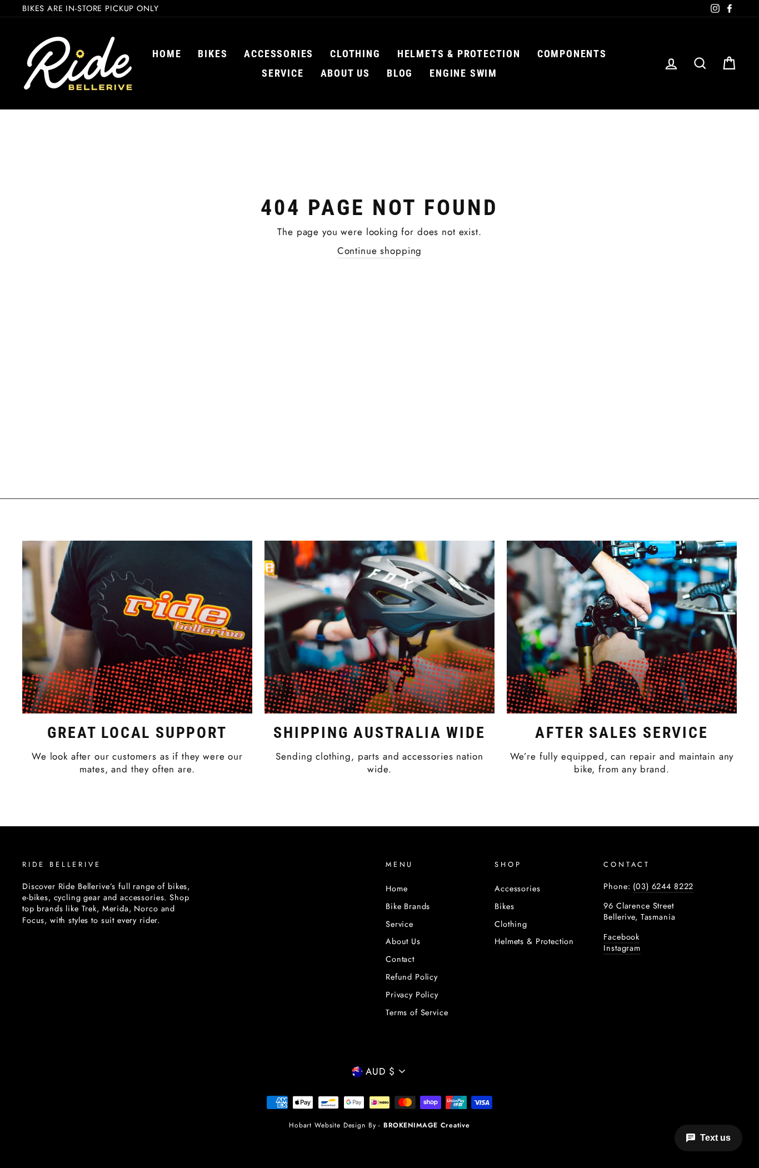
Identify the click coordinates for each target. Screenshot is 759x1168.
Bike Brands (408, 906)
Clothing (355, 53)
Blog (400, 73)
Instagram (622, 948)
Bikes (212, 53)
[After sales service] (622, 627)
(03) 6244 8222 (663, 886)
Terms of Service (417, 1012)
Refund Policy (412, 976)
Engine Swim (463, 73)
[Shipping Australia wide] (379, 627)
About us (345, 73)
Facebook (621, 936)
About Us (403, 941)
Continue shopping (379, 250)
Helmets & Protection (459, 53)
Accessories (278, 53)
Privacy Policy (412, 994)
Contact (400, 959)
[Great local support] (137, 627)
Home (166, 53)
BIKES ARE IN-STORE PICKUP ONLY (90, 8)
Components (572, 53)
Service (283, 73)
